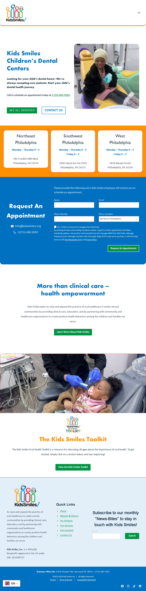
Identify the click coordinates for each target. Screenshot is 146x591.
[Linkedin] (140, 586)
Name (57, 200)
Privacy (53, 580)
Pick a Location (106, 214)
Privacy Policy (91, 240)
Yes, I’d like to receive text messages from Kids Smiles (79, 227)
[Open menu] (138, 12)
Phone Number (61, 214)
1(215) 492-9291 (28, 232)
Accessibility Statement (86, 580)
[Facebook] (122, 586)
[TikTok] (134, 586)
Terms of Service (65, 580)
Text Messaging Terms (73, 240)
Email (101, 200)
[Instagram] (128, 586)
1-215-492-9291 (61, 95)
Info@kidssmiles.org (28, 226)
